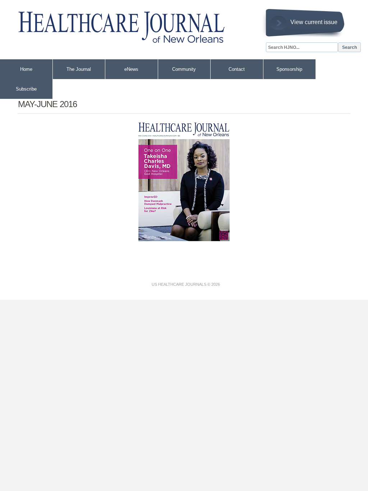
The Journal (78, 69)
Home (26, 69)
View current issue (313, 22)
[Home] (115, 23)
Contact (237, 69)
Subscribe (26, 89)
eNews (131, 69)
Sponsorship (289, 69)
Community (184, 69)
